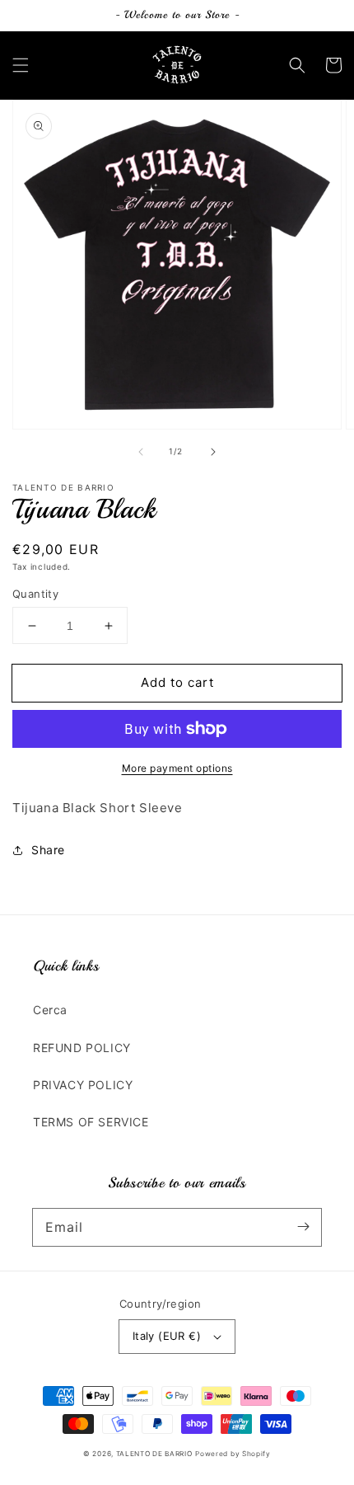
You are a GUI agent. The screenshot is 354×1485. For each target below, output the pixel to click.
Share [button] (48, 850)
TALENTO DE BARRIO (154, 1454)
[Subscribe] (303, 1227)
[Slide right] (213, 452)
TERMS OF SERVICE (91, 1122)
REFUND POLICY (82, 1048)
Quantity (35, 593)
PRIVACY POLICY (83, 1085)
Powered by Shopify (233, 1454)
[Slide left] (141, 452)
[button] (20, 65)
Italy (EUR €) (167, 1335)
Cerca (50, 1010)
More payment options (177, 768)
